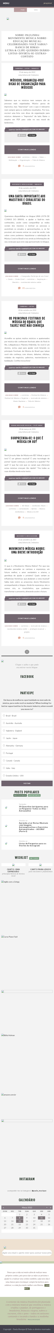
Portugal (9, 753)
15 (20, 1221)
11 (41, 1218)
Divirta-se (26, 53)
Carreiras (19, 68)
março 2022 (27, 1207)
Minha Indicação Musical (21, 425)
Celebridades (17, 44)
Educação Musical (27, 41)
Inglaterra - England (14, 731)
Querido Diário (37, 50)
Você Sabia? (38, 44)
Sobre (19, 35)
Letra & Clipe (15, 50)
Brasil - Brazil (11, 716)
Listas (12, 53)
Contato (27, 56)
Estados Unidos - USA (15, 776)
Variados (35, 68)
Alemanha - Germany (14, 746)
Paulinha (32, 35)
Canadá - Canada (13, 761)
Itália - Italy (10, 768)
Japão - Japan (11, 738)
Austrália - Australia (14, 723)
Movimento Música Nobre (27, 38)
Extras (40, 53)
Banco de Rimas (27, 47)
